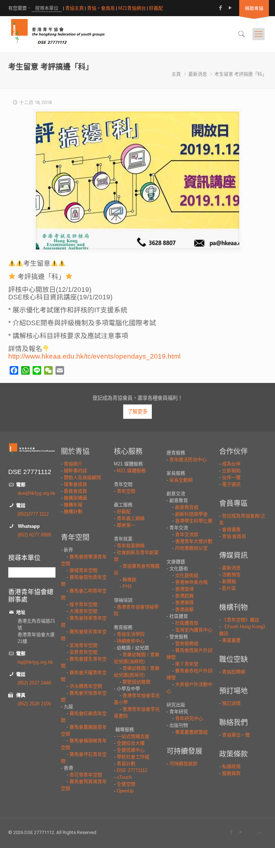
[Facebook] (220, 8)
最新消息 (197, 74)
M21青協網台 (132, 8)
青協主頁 (74, 8)
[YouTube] (230, 8)
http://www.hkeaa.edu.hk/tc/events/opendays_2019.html (94, 356)
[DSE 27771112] (57, 34)
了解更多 (137, 411)
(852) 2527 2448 (34, 683)
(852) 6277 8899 (34, 534)
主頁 (176, 74)
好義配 (156, 8)
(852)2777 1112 (33, 514)
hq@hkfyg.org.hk (35, 662)
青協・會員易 (101, 8)
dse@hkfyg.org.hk (37, 493)
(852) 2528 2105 (34, 703)
